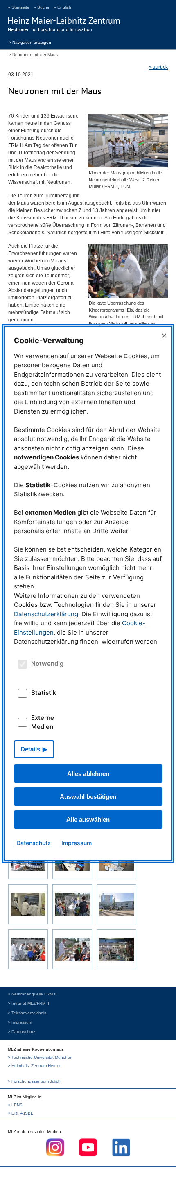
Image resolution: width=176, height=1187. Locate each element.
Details (30, 749)
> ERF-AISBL (20, 1113)
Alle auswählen (88, 819)
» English (62, 7)
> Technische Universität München (40, 1057)
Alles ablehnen (88, 773)
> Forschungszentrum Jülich (34, 1081)
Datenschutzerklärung (46, 614)
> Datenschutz (21, 1031)
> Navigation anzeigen (30, 41)
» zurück (158, 67)
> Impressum (20, 1022)
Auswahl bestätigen (88, 796)
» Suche (42, 7)
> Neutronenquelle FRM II (32, 994)
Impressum (76, 842)
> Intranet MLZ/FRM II (28, 1003)
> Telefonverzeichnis (27, 1013)
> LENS (15, 1105)
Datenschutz (33, 842)
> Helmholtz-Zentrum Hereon (35, 1065)
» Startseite (18, 7)
